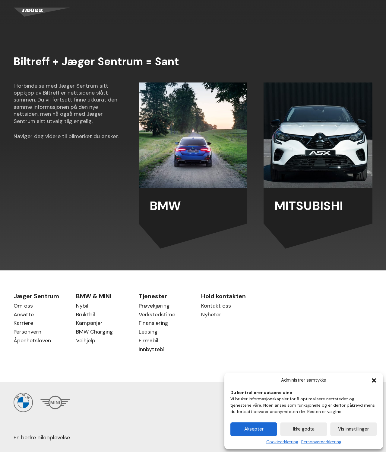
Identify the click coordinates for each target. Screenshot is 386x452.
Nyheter (211, 315)
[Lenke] (193, 165)
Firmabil (148, 341)
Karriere (23, 324)
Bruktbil (85, 315)
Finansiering (153, 324)
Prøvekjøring (154, 306)
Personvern (27, 332)
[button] (374, 380)
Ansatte (24, 315)
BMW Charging (94, 332)
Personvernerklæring (321, 441)
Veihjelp (85, 341)
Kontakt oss (216, 306)
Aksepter (254, 429)
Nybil (82, 306)
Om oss (23, 306)
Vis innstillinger (353, 429)
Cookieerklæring (282, 441)
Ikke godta (304, 429)
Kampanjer (89, 324)
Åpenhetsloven (32, 341)
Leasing (148, 332)
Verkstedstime (157, 315)
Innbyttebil (152, 350)
